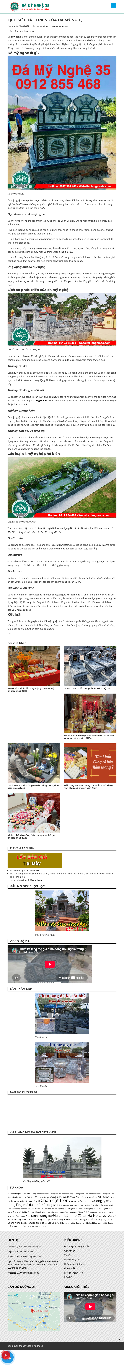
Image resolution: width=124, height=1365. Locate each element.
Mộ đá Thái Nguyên (100, 1212)
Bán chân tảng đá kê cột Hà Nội (49, 1194)
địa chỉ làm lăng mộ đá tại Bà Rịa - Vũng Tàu (27, 1219)
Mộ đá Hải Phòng (97, 1208)
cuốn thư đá (89, 1201)
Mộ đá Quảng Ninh (55, 1212)
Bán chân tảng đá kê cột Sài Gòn (101, 1194)
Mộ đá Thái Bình (85, 1212)
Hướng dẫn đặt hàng (75, 1263)
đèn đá (113, 1216)
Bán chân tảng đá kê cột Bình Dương (22, 1194)
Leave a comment (60, 26)
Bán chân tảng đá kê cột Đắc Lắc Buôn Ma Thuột (55, 1197)
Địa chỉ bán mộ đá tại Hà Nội (75, 1215)
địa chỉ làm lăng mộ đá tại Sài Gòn (38, 1222)
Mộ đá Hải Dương (83, 1209)
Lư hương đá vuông (86, 1205)
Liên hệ (68, 1277)
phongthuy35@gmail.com (29, 880)
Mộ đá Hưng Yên (68, 1208)
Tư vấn (67, 1255)
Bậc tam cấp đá (20, 1201)
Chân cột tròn (55, 1200)
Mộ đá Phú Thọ (24, 1212)
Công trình (69, 1250)
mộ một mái (22, 1208)
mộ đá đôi (16, 1216)
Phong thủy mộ (72, 1259)
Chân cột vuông (76, 1201)
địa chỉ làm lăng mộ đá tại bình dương (66, 1219)
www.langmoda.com (28, 1272)
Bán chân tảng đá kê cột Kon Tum (75, 1194)
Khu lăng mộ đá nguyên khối (36, 1181)
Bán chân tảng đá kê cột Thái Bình (21, 1197)
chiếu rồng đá (34, 1201)
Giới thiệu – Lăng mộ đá (76, 1246)
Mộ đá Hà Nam (41, 1208)
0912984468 (26, 1251)
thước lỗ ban (26, 1216)
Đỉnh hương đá (41, 1215)
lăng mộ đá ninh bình (68, 1205)
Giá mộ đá (69, 1268)
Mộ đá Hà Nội (54, 1208)
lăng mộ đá (53, 1205)
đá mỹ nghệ (104, 1216)
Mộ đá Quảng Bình (39, 1212)
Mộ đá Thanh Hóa (70, 1212)
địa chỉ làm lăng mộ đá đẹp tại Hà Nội (72, 1223)
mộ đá (31, 1208)
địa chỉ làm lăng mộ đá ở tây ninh (32, 1226)
